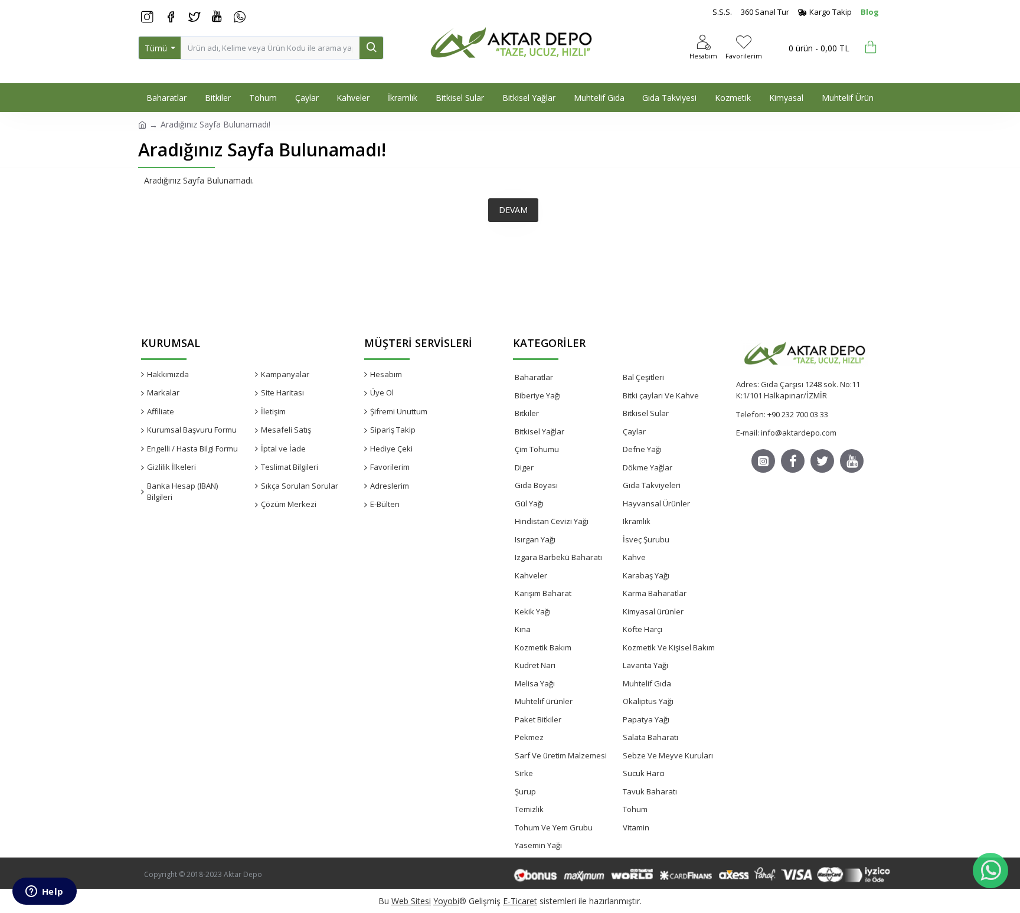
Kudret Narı (535, 665)
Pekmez (529, 737)
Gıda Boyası (536, 485)
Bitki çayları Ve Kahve (661, 395)
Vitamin (636, 827)
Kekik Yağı (533, 611)
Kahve (634, 557)
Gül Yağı (529, 503)
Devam (513, 209)
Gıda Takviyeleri (652, 485)
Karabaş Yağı (646, 575)
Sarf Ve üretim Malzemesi (561, 755)
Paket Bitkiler (538, 719)
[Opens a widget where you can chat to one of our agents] (44, 892)
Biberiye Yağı (538, 395)
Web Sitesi (411, 901)
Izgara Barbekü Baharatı (558, 557)
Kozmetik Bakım (543, 647)
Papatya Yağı (646, 719)
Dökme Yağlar (647, 467)
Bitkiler (527, 413)
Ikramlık (636, 521)
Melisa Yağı (535, 683)
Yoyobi (446, 901)
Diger (524, 467)
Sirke (524, 773)
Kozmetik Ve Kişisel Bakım (669, 647)
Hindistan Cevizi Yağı (552, 521)
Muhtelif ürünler (544, 701)
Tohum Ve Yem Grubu (554, 827)
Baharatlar (534, 377)
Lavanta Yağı (645, 665)
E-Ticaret (520, 901)
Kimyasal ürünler (653, 611)
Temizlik (529, 809)
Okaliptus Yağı (648, 701)
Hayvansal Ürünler (656, 503)
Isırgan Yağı (535, 539)
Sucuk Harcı (644, 773)
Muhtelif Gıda (647, 683)
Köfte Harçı (642, 629)
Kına (523, 629)
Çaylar (634, 431)
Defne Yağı (642, 449)
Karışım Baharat (543, 593)
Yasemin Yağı (538, 845)
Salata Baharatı (650, 737)
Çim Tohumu (537, 449)
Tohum (635, 809)
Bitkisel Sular (646, 413)
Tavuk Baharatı (650, 791)
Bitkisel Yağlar (539, 431)
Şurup (525, 791)
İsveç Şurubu (646, 539)
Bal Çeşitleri (643, 377)
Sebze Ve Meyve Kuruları (668, 755)
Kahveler (531, 575)
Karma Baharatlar (654, 593)
